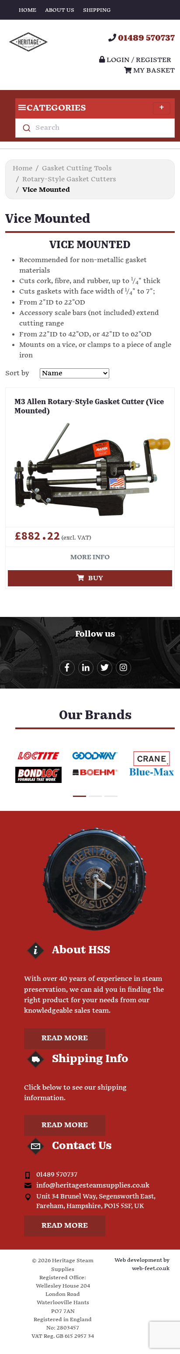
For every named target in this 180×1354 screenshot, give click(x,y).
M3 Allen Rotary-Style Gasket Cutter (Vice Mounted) (89, 407)
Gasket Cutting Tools (77, 168)
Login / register (138, 60)
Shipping (97, 10)
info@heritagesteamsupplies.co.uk (92, 1185)
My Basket (153, 70)
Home (27, 10)
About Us (59, 10)
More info (90, 557)
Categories (56, 108)
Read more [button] (65, 1038)
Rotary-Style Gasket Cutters (69, 179)
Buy (93, 578)
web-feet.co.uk (151, 1268)
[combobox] (95, 128)
